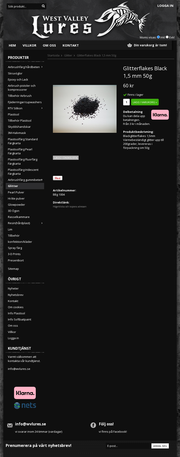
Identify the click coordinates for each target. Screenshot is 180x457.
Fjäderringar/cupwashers (25, 102)
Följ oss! (106, 423)
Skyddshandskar (19, 127)
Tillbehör (14, 235)
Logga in (165, 5)
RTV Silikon (15, 108)
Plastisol (13, 114)
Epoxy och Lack (18, 79)
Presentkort (16, 260)
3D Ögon (13, 211)
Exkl (172, 37)
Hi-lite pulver (16, 198)
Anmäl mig (160, 446)
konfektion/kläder (20, 242)
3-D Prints (14, 254)
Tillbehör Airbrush (20, 96)
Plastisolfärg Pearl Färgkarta (20, 151)
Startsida (53, 55)
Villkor (29, 45)
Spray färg (15, 248)
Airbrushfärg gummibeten (25, 180)
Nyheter (13, 288)
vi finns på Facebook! (113, 432)
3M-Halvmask (17, 133)
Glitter (13, 186)
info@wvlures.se (19, 369)
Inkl (162, 37)
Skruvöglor (15, 73)
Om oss (49, 45)
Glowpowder (16, 205)
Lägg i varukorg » (145, 102)
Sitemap (13, 269)
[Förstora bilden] (85, 108)
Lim (10, 229)
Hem (12, 45)
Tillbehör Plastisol (19, 120)
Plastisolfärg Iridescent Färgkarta (23, 172)
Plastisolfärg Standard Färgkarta (23, 141)
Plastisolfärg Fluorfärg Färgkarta (22, 161)
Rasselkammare (19, 217)
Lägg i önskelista (65, 157)
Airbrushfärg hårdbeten (24, 67)
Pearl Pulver (16, 192)
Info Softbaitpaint (19, 319)
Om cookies (15, 307)
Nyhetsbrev (15, 295)
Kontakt (71, 45)
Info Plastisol (16, 313)
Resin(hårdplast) (19, 223)
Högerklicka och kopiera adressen (69, 206)
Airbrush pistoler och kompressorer (22, 88)
